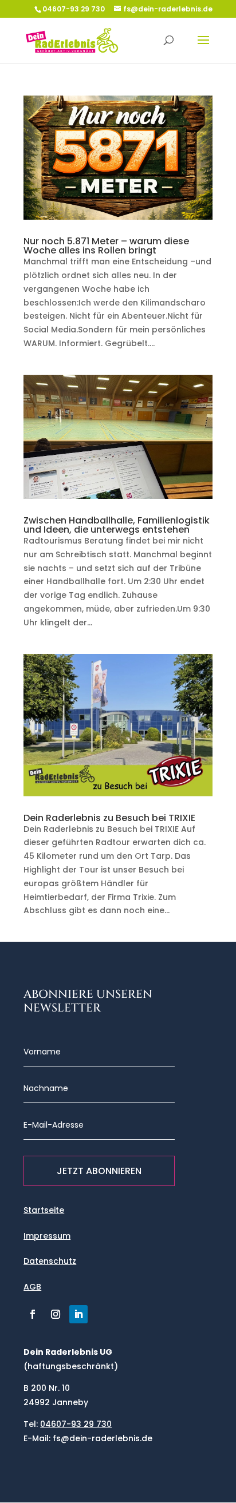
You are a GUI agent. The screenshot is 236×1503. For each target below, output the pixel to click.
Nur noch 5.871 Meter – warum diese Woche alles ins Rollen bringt (106, 246)
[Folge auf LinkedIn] (78, 1314)
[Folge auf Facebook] (32, 1314)
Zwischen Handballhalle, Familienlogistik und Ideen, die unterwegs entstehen (116, 525)
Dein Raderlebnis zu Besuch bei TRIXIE (109, 817)
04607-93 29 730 (73, 9)
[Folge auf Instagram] (55, 1314)
